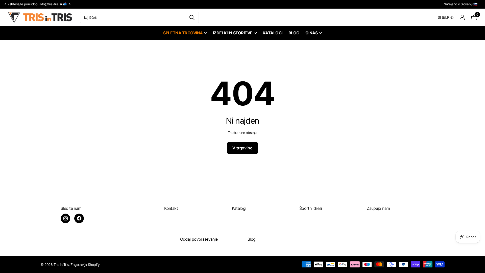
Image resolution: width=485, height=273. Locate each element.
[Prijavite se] (462, 17)
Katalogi (272, 32)
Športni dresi (310, 208)
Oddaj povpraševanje (199, 239)
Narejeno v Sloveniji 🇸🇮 (460, 4)
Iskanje (192, 17)
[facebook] (79, 218)
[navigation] (5, 4)
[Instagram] (65, 218)
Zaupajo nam (378, 208)
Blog (293, 32)
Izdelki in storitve (233, 32)
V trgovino (242, 147)
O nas (311, 32)
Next (70, 4)
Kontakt (171, 208)
